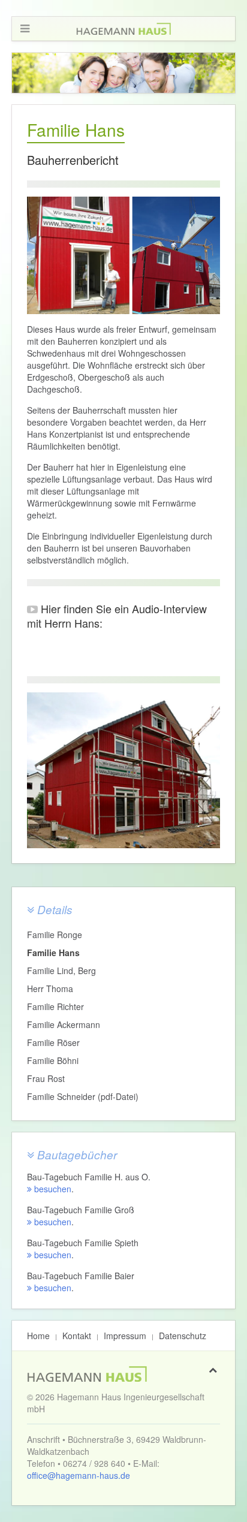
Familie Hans (53, 953)
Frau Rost (46, 1078)
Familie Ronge (54, 935)
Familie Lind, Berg (61, 971)
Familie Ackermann (63, 1024)
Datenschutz (182, 1336)
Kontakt (76, 1336)
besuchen (51, 1189)
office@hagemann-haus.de (78, 1475)
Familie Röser (53, 1042)
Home (38, 1336)
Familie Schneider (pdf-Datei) (82, 1096)
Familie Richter (55, 1006)
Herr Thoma (50, 988)
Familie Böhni (53, 1060)
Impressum (125, 1336)
